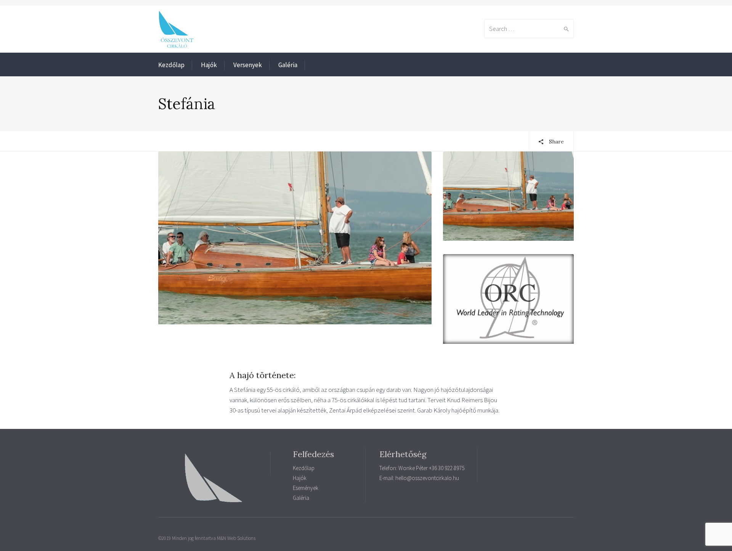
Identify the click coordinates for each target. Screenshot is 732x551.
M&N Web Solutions (236, 538)
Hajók (209, 65)
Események (305, 487)
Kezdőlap (171, 65)
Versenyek (247, 65)
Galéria (287, 65)
